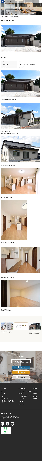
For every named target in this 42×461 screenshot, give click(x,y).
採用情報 (35, 388)
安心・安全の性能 (22, 388)
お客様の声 (21, 401)
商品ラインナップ (5, 401)
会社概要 (3, 400)
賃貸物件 (25, 396)
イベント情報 (3, 388)
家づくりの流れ (22, 399)
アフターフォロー (5, 402)
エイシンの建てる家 (9, 400)
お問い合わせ (35, 393)
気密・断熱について (23, 391)
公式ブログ (3, 391)
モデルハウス (3, 393)
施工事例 (2, 396)
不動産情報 (21, 393)
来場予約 (35, 391)
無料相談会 (35, 398)
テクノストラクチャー (23, 389)
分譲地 (21, 395)
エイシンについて (4, 398)
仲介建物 (21, 396)
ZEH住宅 (29, 391)
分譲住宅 (24, 395)
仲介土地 (28, 395)
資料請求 (35, 396)
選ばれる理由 (11, 401)
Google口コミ (21, 404)
